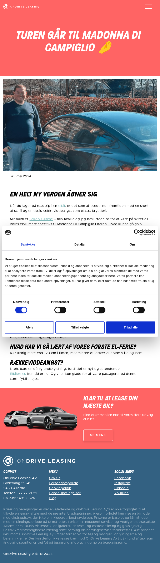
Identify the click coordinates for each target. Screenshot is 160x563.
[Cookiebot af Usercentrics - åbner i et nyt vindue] (137, 232)
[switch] (60, 310)
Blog (53, 498)
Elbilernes (18, 373)
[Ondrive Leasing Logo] (21, 6)
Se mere (98, 435)
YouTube (121, 493)
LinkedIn (121, 488)
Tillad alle (131, 327)
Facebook (122, 478)
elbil (61, 205)
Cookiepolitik (60, 488)
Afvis (29, 327)
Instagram (122, 483)
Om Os (54, 478)
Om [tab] (132, 244)
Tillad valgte (80, 327)
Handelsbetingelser (65, 493)
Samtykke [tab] (28, 244)
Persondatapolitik (63, 483)
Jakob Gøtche (41, 219)
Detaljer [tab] (80, 244)
